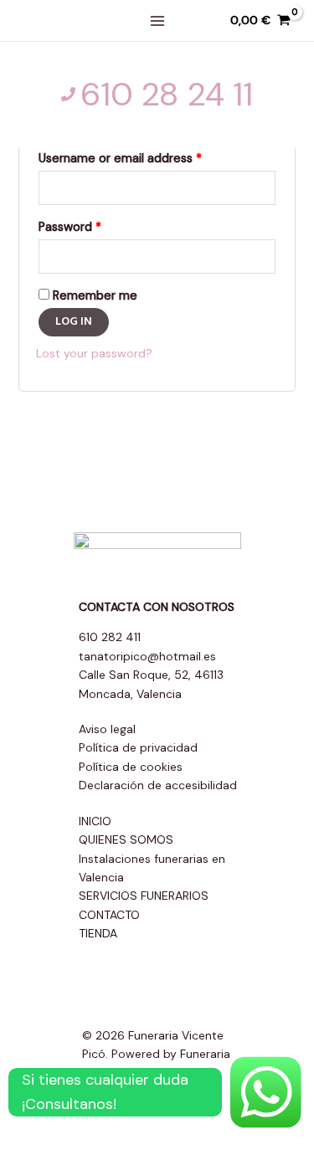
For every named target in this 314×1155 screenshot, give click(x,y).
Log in (73, 321)
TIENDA (98, 933)
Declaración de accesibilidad (158, 785)
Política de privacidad (138, 747)
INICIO (95, 821)
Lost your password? (94, 353)
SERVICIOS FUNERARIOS (143, 895)
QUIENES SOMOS (126, 839)
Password (70, 226)
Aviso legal (107, 729)
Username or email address (120, 158)
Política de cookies (131, 766)
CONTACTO (109, 914)
